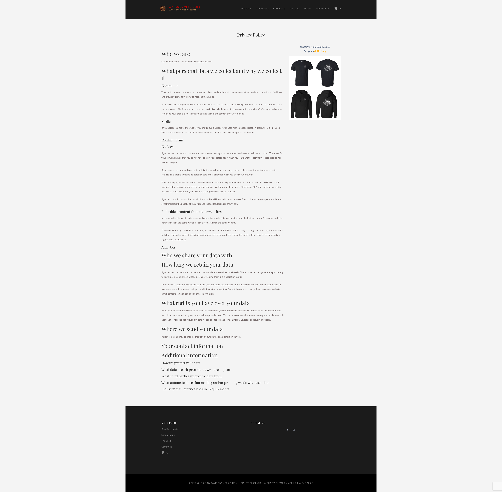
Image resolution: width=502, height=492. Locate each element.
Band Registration (170, 429)
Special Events (168, 435)
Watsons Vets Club (184, 6)
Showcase (279, 8)
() (339, 8)
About (307, 8)
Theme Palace (283, 483)
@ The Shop (320, 51)
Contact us (323, 8)
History (294, 8)
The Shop (166, 440)
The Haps (246, 8)
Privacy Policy (304, 483)
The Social (262, 8)
